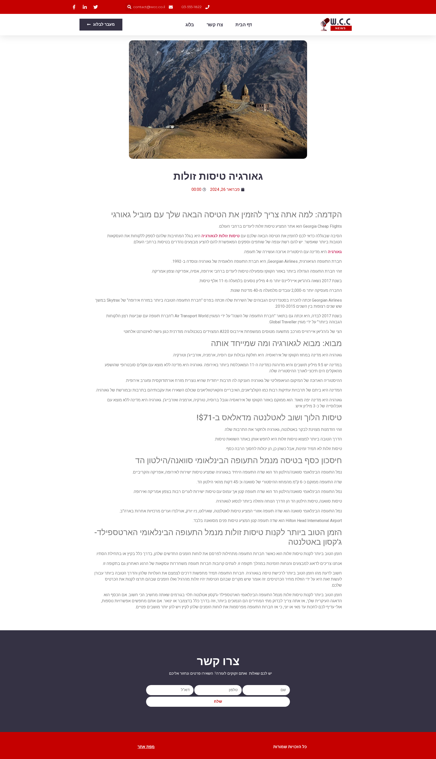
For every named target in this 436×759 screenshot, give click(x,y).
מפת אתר (146, 746)
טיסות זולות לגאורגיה (220, 235)
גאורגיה (335, 251)
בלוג (189, 25)
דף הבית (243, 25)
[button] (129, 7)
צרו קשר (215, 25)
